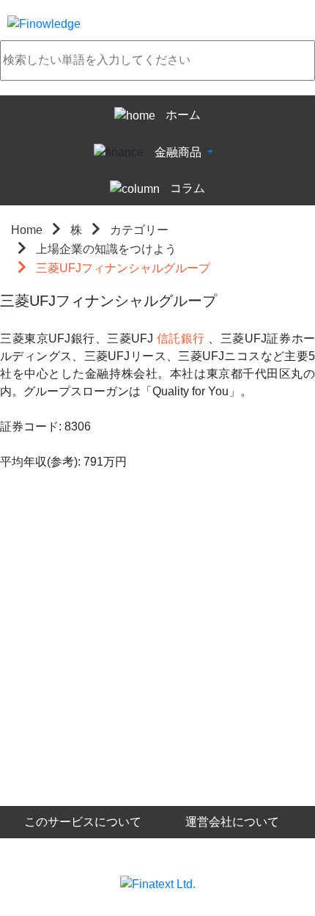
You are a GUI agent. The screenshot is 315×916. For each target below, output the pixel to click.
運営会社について (232, 822)
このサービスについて (82, 822)
